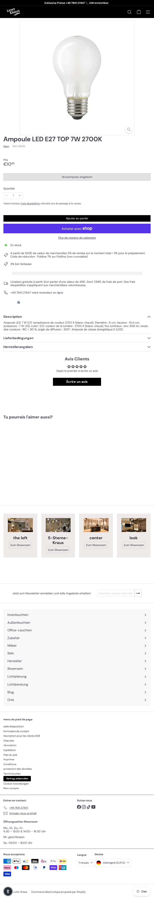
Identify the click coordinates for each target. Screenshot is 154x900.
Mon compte (11, 788)
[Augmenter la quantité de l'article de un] (19, 195)
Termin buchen (12, 773)
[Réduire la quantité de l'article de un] (6, 195)
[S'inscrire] (138, 593)
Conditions (9, 764)
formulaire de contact (16, 731)
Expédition (9, 750)
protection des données (17, 769)
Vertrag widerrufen (17, 778)
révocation (9, 745)
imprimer (8, 759)
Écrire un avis (77, 382)
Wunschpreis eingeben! (78, 177)
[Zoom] (129, 129)
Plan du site (10, 755)
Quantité (9, 188)
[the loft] (20, 525)
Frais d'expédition (30, 203)
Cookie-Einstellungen (16, 783)
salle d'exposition (13, 726)
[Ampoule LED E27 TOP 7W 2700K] (28, 455)
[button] (8, 891)
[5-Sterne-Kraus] (58, 525)
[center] (95, 525)
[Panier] (138, 12)
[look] (133, 525)
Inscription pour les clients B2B (21, 736)
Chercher (8, 740)
